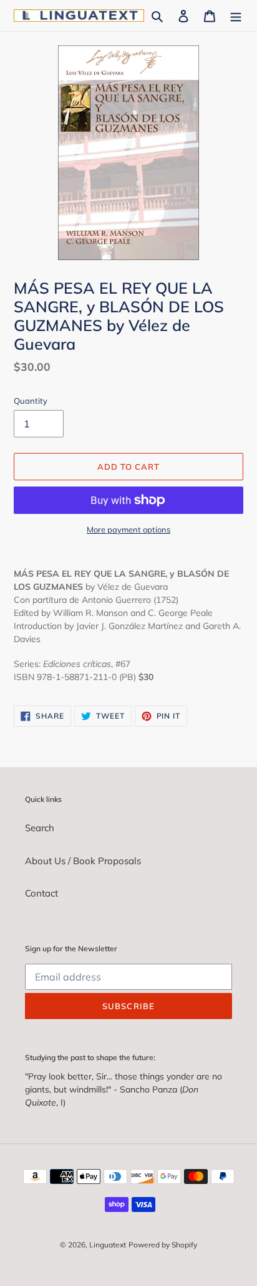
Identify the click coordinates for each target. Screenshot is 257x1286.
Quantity (30, 401)
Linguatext (107, 1244)
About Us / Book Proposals (83, 861)
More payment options (128, 529)
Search (39, 828)
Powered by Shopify (162, 1244)
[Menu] (236, 15)
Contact (41, 893)
